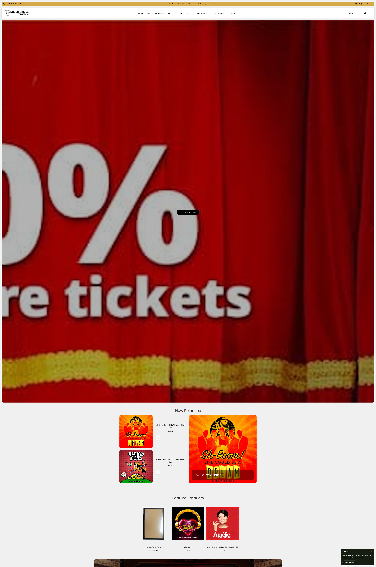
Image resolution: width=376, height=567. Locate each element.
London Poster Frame (153, 547)
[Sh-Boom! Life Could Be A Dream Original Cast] (136, 431)
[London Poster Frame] (153, 523)
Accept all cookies (349, 562)
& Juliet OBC (188, 547)
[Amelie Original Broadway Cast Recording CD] (222, 523)
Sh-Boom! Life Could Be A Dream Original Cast (170, 426)
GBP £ (351, 13)
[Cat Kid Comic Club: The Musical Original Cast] (136, 466)
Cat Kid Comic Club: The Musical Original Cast (170, 461)
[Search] (361, 13)
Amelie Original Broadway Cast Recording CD (222, 547)
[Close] (372, 551)
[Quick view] (166, 507)
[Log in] (365, 13)
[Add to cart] (158, 437)
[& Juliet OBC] (188, 523)
